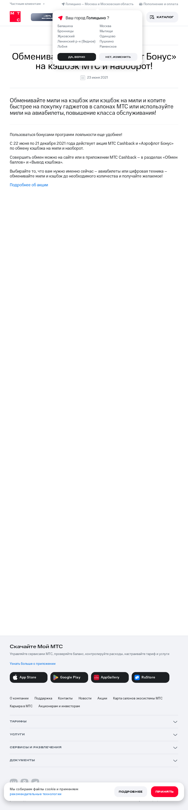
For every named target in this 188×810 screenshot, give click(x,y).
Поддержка (43, 698)
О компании (19, 698)
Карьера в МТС (21, 706)
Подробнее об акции (29, 185)
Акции (102, 698)
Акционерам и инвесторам (59, 706)
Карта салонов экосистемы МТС (138, 698)
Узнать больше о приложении (33, 663)
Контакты (65, 698)
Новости (85, 698)
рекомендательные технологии (36, 794)
